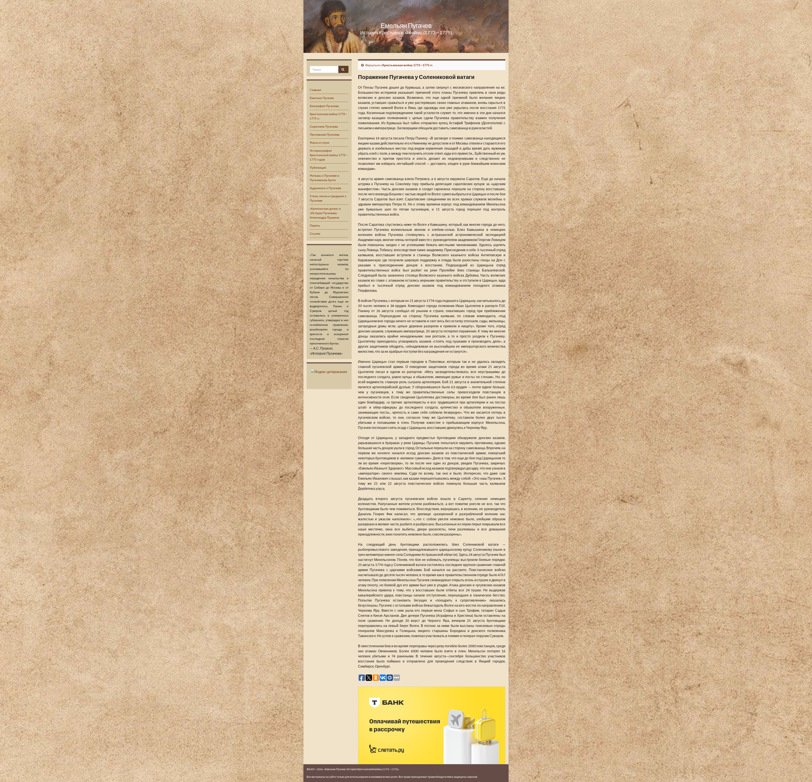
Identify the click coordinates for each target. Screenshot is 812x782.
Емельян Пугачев (406, 25)
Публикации (318, 167)
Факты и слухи (319, 142)
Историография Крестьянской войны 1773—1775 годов (329, 155)
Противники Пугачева (324, 134)
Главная (315, 90)
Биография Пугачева (324, 106)
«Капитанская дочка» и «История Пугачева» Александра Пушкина (325, 213)
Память (315, 225)
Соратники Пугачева (324, 126)
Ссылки (315, 233)
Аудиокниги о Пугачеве (325, 188)
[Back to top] (802, 772)
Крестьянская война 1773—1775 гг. (407, 65)
